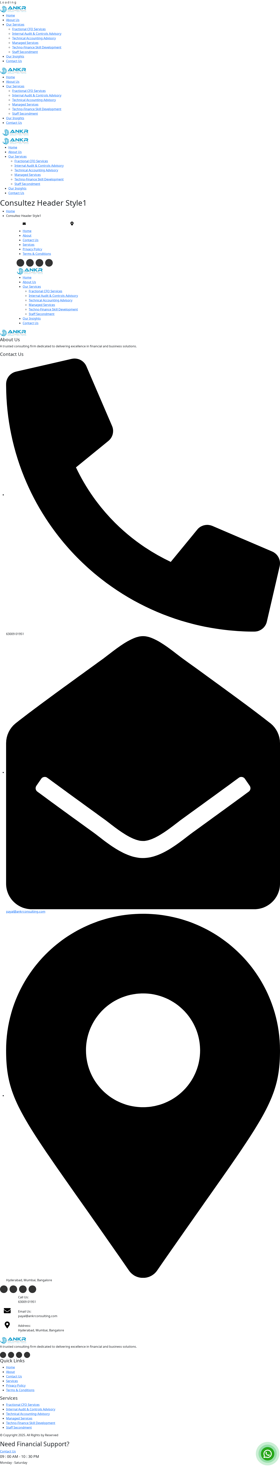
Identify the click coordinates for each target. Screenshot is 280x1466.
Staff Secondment (19, 1427)
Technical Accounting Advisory (28, 1414)
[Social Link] (20, 263)
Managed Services (19, 1418)
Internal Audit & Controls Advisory (30, 1409)
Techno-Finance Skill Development (30, 1423)
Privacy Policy (32, 249)
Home (27, 231)
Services (28, 244)
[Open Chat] (267, 1453)
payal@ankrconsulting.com (25, 911)
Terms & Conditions (37, 254)
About (27, 235)
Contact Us (30, 240)
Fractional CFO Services (23, 1405)
